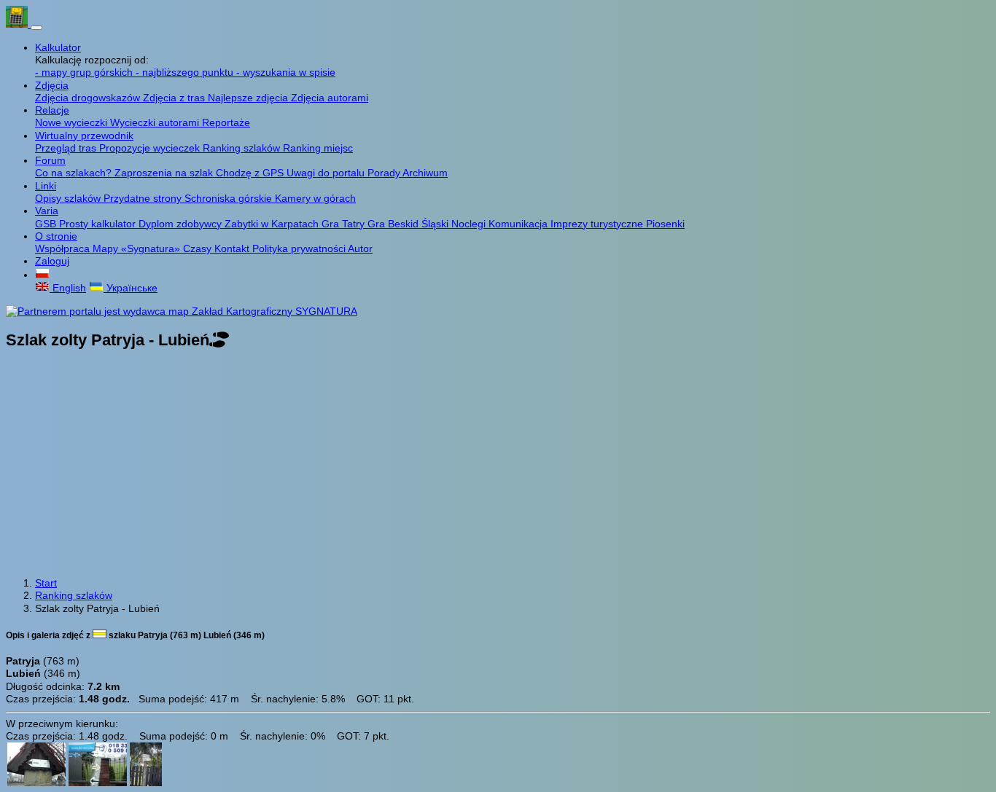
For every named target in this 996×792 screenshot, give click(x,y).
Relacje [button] (52, 110)
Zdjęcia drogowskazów (89, 97)
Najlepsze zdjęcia (249, 97)
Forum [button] (50, 160)
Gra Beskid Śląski (409, 224)
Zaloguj (52, 261)
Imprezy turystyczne (598, 224)
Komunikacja (519, 224)
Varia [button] (46, 210)
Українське (130, 288)
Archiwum (425, 173)
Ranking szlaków (243, 148)
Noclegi (470, 224)
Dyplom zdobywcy (182, 224)
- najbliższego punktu (186, 72)
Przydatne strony (144, 198)
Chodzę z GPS (251, 173)
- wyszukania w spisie (285, 72)
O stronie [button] (56, 236)
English (68, 288)
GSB (47, 224)
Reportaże (226, 122)
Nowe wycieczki (72, 122)
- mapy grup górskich (85, 72)
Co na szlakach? (74, 173)
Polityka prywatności (300, 248)
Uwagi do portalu (327, 173)
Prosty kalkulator (99, 224)
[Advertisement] (498, 465)
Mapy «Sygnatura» (138, 248)
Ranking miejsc (318, 148)
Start (46, 583)
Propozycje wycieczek (151, 148)
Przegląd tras (67, 148)
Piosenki (665, 224)
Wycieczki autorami (156, 122)
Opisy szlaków (69, 198)
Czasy (198, 248)
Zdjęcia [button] (52, 85)
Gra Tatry (344, 224)
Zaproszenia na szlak (165, 173)
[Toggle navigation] (36, 28)
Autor (360, 248)
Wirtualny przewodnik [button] (84, 135)
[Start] (18, 24)
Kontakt (233, 248)
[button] (42, 275)
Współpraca (64, 248)
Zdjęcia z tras (175, 97)
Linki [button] (45, 186)
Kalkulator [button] (58, 47)
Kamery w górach (315, 198)
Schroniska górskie (229, 198)
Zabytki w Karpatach (273, 224)
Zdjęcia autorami (329, 97)
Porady (384, 173)
